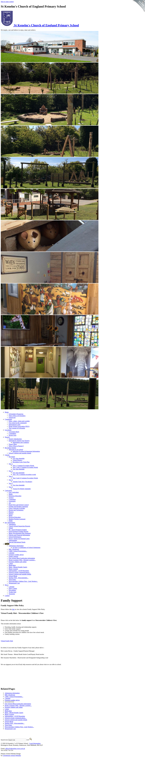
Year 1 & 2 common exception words (24, 474)
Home (7, 412)
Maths (11, 494)
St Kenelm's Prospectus (16, 414)
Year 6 (11, 487)
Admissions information (16, 546)
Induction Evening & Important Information (26, 451)
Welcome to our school (16, 449)
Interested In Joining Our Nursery (19, 440)
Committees (12, 433)
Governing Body (14, 432)
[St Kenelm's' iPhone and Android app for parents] (138, 13)
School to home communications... (19, 572)
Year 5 (11, 483)
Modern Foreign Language (17, 519)
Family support (13, 556)
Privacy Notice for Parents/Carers (19, 538)
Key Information (10, 522)
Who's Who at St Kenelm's (17, 416)
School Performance (15, 537)
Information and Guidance (21, 442)
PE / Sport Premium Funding (18, 530)
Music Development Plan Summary (20, 533)
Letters (11, 563)
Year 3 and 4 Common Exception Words (25, 478)
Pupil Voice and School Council (19, 505)
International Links (14, 424)
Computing (12, 499)
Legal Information (35, 743)
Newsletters (12, 590)
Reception (12, 457)
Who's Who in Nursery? (16, 446)
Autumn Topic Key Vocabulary (22, 481)
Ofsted (11, 528)
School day (12, 417)
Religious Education (15, 496)
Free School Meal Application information (22, 558)
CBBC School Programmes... (18, 551)
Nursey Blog (13, 444)
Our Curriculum (14, 492)
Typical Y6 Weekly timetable (22, 489)
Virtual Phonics (17, 460)
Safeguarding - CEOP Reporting (19, 570)
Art (10, 503)
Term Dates (12, 579)
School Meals (13, 576)
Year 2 (11, 471)
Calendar (11, 553)
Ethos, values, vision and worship (19, 421)
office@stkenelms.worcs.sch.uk (15, 748)
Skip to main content (7, 1)
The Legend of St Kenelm (17, 428)
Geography (12, 501)
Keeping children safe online (18, 562)
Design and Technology (16, 510)
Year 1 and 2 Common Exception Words (25, 467)
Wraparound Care (14, 583)
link (13, 609)
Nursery (7, 437)
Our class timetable (18, 458)
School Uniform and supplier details (20, 453)
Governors (8, 430)
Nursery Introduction (15, 439)
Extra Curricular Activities (17, 508)
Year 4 (11, 480)
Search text (4, 740)
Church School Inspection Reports (19, 526)
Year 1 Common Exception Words (23, 465)
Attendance (12, 524)
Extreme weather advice (16, 554)
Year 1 (11, 464)
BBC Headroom (14, 549)
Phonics (11, 512)
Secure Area (12, 435)
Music (11, 515)
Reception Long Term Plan (21, 462)
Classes (7, 455)
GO (28, 740)
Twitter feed (12, 592)
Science (11, 497)
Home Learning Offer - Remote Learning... (22, 560)
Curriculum (8, 490)
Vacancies (12, 594)
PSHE (11, 521)
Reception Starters (10, 448)
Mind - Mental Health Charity (18, 567)
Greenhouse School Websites (12, 755)
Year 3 (11, 476)
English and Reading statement (18, 506)
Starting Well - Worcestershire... (18, 578)
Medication (12, 565)
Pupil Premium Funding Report (18, 531)
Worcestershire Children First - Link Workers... (23, 581)
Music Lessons (13, 569)
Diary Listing (13, 588)
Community (8, 419)
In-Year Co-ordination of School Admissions (26, 547)
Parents (7, 544)
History (11, 514)
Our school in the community (18, 423)
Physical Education (15, 517)
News (6, 585)
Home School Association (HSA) (19, 426)
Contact (7, 595)
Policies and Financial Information (19, 535)
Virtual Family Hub (7, 641)
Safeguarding (13, 540)
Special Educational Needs (17, 542)
